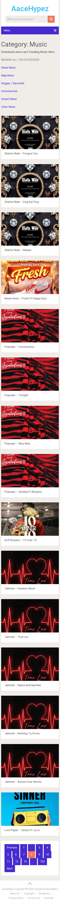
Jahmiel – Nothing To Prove (22, 733)
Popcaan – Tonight (16, 395)
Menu (7, 30)
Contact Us (34, 898)
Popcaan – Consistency (19, 346)
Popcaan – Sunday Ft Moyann (23, 491)
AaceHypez (30, 8)
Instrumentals (9, 91)
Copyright (29, 893)
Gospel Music (9, 99)
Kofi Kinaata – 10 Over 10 (20, 540)
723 (42, 861)
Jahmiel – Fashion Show (19, 588)
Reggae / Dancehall (12, 83)
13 (25, 861)
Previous (12, 847)
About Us (15, 893)
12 (16, 861)
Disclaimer (44, 893)
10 (47, 854)
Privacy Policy (16, 898)
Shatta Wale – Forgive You (21, 153)
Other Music (8, 106)
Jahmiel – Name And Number (22, 685)
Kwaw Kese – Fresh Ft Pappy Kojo (25, 298)
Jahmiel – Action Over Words (23, 781)
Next (10, 868)
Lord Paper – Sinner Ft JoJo (22, 830)
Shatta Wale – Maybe (17, 250)
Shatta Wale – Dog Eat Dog (21, 201)
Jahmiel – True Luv (16, 636)
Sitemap (48, 898)
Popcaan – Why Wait (17, 443)
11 (8, 861)
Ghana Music (8, 67)
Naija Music (7, 75)
